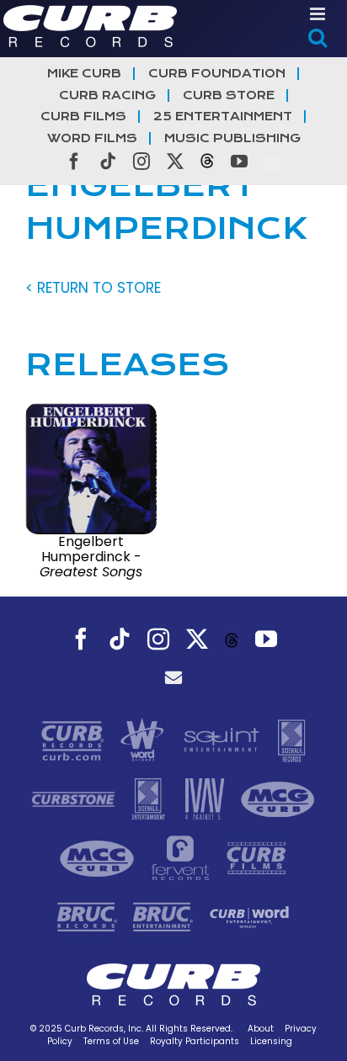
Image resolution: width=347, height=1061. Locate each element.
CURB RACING (107, 95)
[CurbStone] (75, 798)
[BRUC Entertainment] (165, 916)
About (261, 1028)
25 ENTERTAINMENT (222, 116)
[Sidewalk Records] (291, 739)
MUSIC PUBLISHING (232, 138)
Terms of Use (111, 1041)
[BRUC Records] (89, 916)
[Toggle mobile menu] (319, 14)
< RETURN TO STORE (93, 288)
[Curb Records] (74, 739)
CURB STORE (229, 95)
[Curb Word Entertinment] (249, 916)
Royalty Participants (194, 1041)
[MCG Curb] (278, 798)
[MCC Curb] (99, 857)
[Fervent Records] (182, 857)
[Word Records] (144, 739)
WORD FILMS (92, 138)
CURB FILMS (83, 116)
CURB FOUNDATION (217, 73)
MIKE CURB (84, 73)
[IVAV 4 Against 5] (206, 798)
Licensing (271, 1041)
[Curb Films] (256, 857)
